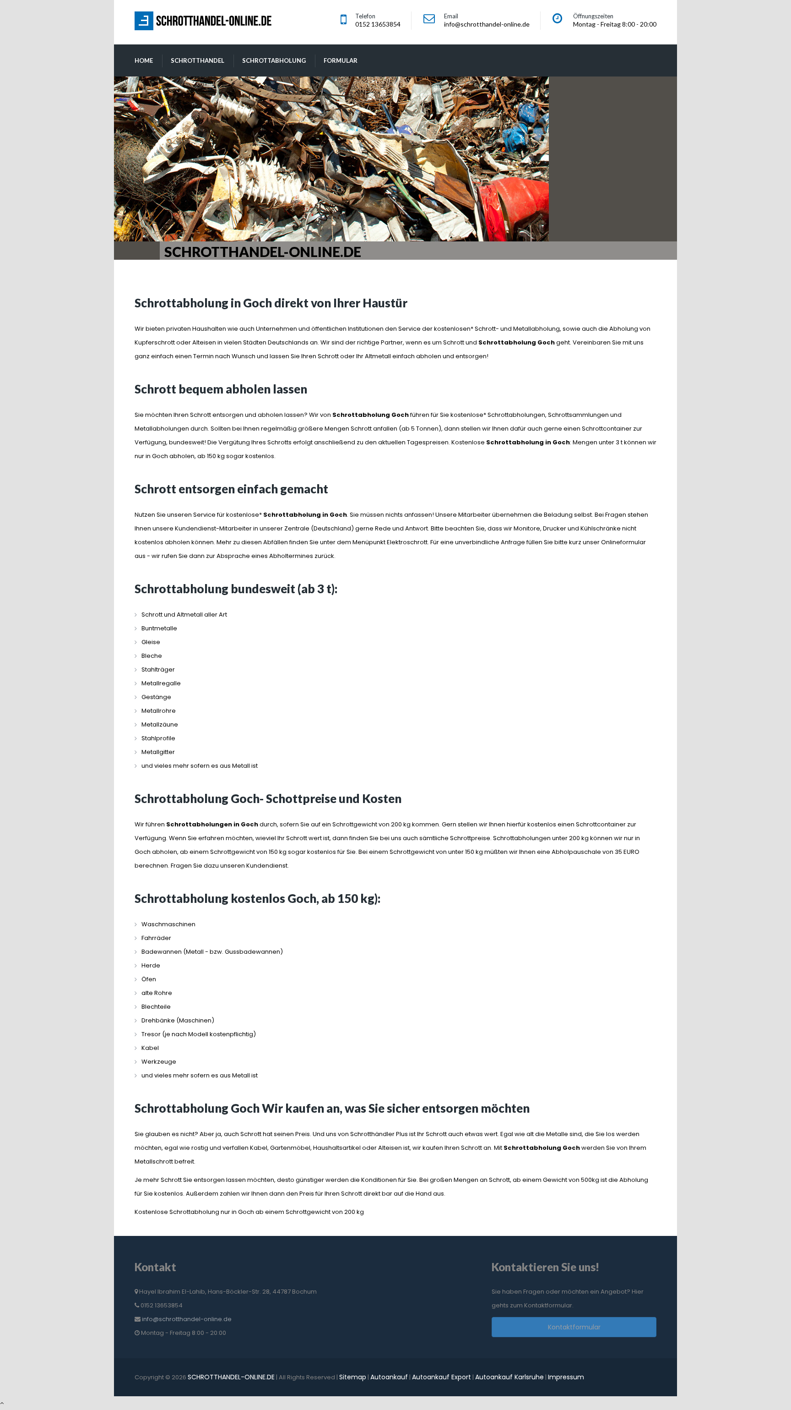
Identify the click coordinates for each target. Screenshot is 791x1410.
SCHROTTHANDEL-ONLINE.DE (231, 1377)
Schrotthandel (197, 60)
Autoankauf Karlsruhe (509, 1377)
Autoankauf (389, 1377)
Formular (341, 60)
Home (144, 60)
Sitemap (352, 1377)
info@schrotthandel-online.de (187, 1319)
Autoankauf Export (441, 1377)
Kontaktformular (574, 1327)
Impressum (566, 1377)
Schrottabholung (274, 60)
